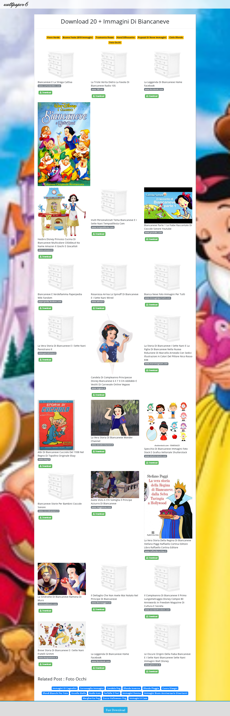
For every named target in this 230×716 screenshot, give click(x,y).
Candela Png (113, 688)
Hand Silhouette (126, 37)
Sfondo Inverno (131, 688)
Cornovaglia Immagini (92, 688)
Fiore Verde (53, 37)
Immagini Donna (131, 693)
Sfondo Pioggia (151, 688)
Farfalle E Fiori (111, 693)
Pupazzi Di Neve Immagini (152, 37)
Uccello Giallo (78, 693)
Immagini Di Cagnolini (65, 688)
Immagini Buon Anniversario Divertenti (165, 693)
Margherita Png (91, 698)
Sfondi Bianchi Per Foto (55, 693)
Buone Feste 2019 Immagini (78, 37)
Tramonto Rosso (105, 37)
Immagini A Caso (138, 698)
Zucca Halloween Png (114, 698)
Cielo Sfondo (176, 37)
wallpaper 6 (16, 4)
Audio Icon (95, 693)
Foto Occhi (115, 42)
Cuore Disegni (169, 688)
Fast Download (115, 710)
